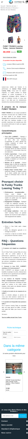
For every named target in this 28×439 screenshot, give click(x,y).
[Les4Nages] (15, 2)
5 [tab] (13, 399)
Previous (3, 372)
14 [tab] (15, 401)
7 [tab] (17, 399)
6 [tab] (15, 399)
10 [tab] (24, 399)
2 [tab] (6, 399)
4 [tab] (10, 399)
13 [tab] (13, 401)
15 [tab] (17, 401)
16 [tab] (20, 401)
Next (24, 372)
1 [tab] (3, 399)
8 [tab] (20, 399)
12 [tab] (10, 401)
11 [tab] (8, 401)
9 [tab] (22, 399)
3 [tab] (8, 399)
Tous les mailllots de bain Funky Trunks (12, 317)
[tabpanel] (14, 375)
